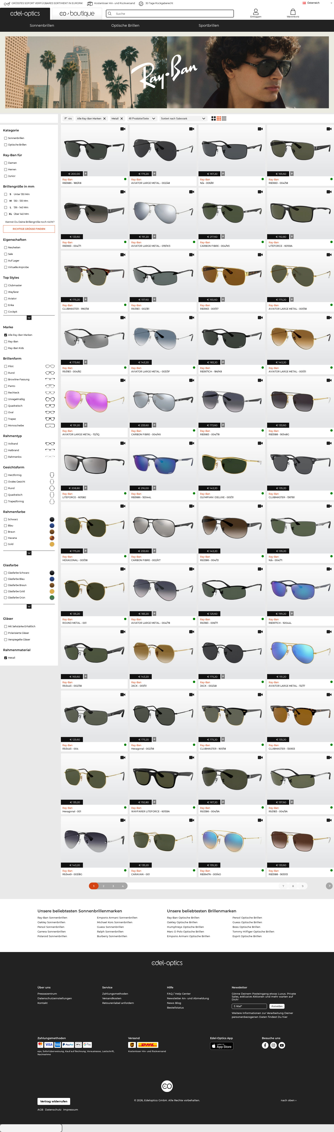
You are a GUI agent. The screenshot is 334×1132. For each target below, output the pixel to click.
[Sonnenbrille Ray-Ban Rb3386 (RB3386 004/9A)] (232, 777)
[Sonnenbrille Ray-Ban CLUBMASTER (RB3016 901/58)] (232, 714)
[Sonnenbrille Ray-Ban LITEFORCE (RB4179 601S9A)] (300, 211)
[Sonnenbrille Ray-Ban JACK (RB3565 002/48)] (232, 651)
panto (11, 386)
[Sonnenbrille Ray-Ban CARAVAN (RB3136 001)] (163, 840)
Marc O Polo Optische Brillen (185, 931)
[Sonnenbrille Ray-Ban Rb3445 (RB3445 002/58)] (94, 651)
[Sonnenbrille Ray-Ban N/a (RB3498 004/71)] (300, 525)
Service (107, 987)
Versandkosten (111, 998)
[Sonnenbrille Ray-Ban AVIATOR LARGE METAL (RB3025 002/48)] (163, 148)
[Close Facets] (29, 118)
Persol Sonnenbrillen (50, 926)
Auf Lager (13, 260)
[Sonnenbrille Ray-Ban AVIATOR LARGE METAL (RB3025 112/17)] (300, 651)
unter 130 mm (20, 194)
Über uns (43, 987)
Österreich (313, 2)
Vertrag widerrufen (53, 1101)
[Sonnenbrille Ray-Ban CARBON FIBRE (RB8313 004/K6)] (163, 400)
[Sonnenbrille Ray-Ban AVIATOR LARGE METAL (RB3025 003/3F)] (163, 337)
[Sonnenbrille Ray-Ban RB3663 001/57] (232, 274)
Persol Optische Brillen (247, 917)
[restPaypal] (68, 1045)
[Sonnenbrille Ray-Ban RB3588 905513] (300, 840)
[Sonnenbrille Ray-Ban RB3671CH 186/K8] (232, 337)
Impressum (70, 1109)
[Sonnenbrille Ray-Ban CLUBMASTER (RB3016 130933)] (300, 714)
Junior (11, 176)
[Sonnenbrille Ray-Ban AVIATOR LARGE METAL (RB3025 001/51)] (300, 337)
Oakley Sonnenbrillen (51, 922)
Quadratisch (15, 405)
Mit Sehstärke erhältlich (21, 626)
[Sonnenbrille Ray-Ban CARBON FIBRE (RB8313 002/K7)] (163, 525)
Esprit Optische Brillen (247, 936)
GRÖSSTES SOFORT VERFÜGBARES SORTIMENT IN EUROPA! (47, 3)
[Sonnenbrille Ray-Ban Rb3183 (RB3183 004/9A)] (300, 777)
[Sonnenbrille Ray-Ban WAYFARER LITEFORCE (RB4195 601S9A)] (163, 777)
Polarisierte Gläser (18, 633)
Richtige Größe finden (29, 228)
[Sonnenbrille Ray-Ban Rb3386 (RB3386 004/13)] (232, 525)
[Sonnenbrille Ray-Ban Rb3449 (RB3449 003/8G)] (94, 840)
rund (11, 372)
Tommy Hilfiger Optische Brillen (253, 931)
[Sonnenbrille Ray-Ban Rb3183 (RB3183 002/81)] (163, 274)
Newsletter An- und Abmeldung (188, 998)
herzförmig (14, 475)
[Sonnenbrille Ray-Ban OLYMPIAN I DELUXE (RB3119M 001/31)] (232, 463)
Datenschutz (53, 1109)
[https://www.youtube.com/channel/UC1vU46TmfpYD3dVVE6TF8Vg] (282, 1046)
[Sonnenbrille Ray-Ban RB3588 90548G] (300, 400)
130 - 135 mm (19, 200)
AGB (40, 1109)
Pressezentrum (47, 993)
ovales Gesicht (16, 481)
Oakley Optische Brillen (182, 922)
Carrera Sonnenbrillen (51, 931)
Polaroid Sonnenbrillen (52, 936)
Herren (12, 169)
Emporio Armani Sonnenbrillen (117, 917)
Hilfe (170, 987)
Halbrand (13, 450)
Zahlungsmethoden (115, 993)
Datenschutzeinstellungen (54, 998)
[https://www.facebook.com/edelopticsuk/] (265, 1046)
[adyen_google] (87, 1045)
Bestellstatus (175, 1007)
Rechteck (13, 392)
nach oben (288, 1100)
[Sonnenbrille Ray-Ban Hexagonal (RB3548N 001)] (94, 777)
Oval (10, 412)
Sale (10, 254)
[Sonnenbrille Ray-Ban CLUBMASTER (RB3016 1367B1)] (300, 463)
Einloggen (255, 16)
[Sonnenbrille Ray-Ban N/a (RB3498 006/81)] (232, 148)
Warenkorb (293, 16)
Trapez (12, 418)
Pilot (11, 366)
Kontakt (42, 1002)
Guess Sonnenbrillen (110, 926)
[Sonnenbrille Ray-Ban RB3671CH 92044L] (300, 588)
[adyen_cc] (40, 1045)
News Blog (174, 1002)
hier (284, 1016)
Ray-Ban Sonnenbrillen (52, 917)
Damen (12, 162)
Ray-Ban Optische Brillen (183, 917)
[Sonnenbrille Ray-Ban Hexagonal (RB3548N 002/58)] (163, 714)
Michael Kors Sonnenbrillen (114, 922)
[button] (25, 14)
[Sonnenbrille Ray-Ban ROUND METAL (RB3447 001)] (94, 588)
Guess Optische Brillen (247, 922)
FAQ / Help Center (179, 993)
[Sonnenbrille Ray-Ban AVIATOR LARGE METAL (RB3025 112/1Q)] (94, 400)
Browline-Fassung (18, 379)
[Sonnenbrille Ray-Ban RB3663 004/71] (94, 211)
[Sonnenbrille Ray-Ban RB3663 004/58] (300, 148)
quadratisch (15, 494)
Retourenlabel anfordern (118, 1002)
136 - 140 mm (19, 207)
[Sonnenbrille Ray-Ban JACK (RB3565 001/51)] (163, 651)
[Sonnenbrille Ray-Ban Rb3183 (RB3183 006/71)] (232, 588)
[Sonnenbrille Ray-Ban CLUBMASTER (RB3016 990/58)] (94, 274)
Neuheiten (14, 247)
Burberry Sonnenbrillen (112, 936)
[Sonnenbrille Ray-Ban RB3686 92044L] (163, 463)
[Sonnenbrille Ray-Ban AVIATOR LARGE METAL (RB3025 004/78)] (163, 588)
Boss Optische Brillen (246, 926)
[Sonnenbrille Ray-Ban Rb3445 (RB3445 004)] (94, 714)
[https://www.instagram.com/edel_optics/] (273, 1046)
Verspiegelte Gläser (19, 639)
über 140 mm (19, 214)
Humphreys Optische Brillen (185, 926)
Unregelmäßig (16, 399)
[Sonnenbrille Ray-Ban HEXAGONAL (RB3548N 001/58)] (94, 525)
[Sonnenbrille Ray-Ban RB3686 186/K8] (94, 148)
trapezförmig (16, 501)
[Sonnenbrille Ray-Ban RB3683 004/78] (232, 400)
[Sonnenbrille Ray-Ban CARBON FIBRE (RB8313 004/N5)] (232, 211)
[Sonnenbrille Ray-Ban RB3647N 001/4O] (232, 840)
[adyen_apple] (78, 1045)
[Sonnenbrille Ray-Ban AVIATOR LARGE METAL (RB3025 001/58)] (300, 274)
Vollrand (13, 443)
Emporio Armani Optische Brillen (188, 936)
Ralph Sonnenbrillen (110, 931)
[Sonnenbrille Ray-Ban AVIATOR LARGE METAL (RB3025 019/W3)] (163, 211)
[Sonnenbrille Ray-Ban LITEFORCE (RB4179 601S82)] (94, 463)
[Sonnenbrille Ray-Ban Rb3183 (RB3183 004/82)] (94, 337)
